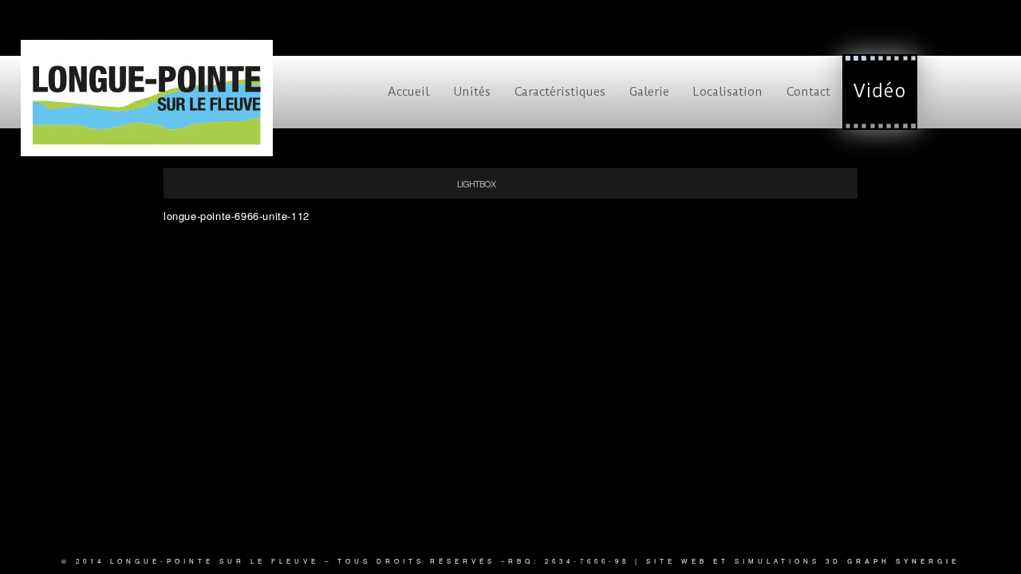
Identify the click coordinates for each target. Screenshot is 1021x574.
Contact (808, 92)
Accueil (408, 92)
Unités (472, 92)
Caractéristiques (559, 92)
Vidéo (879, 91)
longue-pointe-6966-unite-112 (236, 215)
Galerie (649, 92)
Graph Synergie (903, 560)
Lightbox (476, 183)
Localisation (728, 92)
